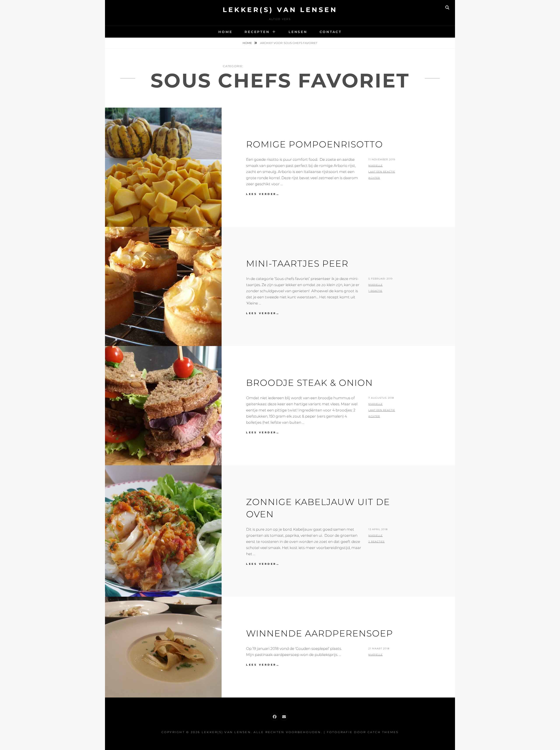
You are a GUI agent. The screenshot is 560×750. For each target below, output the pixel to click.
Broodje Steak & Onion (309, 382)
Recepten (257, 32)
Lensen (298, 32)
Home (225, 32)
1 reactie (375, 290)
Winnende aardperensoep (319, 633)
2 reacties (376, 541)
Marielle (375, 165)
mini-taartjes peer (297, 263)
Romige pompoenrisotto (314, 144)
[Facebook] (274, 717)
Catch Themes (383, 732)
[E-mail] (284, 717)
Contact (331, 32)
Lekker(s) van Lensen (280, 10)
